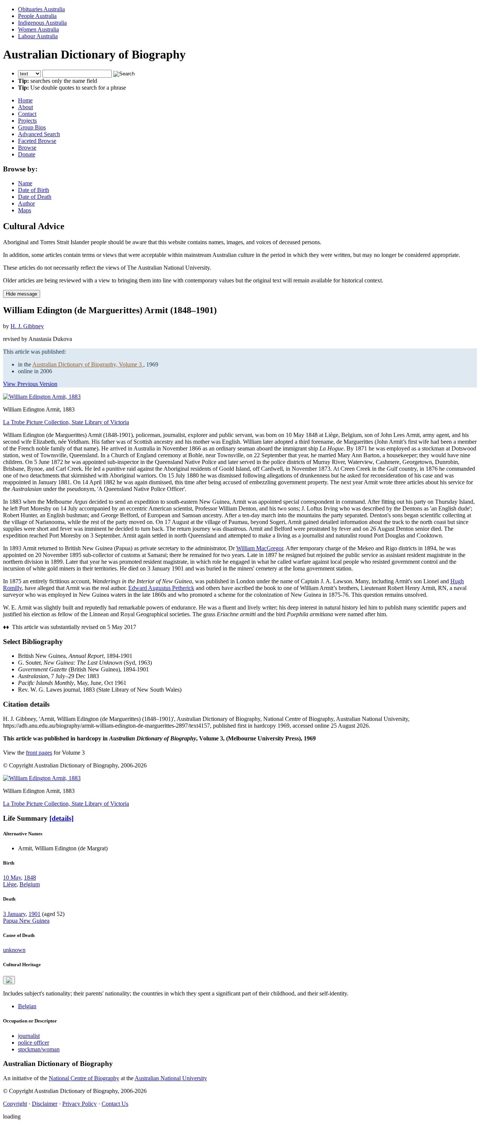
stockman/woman (39, 1049)
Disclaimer (44, 1103)
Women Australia (38, 29)
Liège (9, 884)
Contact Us (115, 1103)
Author (26, 203)
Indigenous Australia (42, 23)
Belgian (27, 1006)
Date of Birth (33, 190)
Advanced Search (39, 134)
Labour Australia (38, 36)
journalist (29, 1036)
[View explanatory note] (9, 980)
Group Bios (32, 127)
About (25, 107)
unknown (14, 950)
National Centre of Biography (84, 1078)
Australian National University (171, 1078)
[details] (62, 818)
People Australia (37, 16)
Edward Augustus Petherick (161, 588)
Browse (27, 147)
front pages (39, 752)
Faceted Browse (37, 141)
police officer (33, 1042)
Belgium (30, 884)
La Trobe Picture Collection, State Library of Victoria (66, 422)
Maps (24, 210)
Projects (27, 120)
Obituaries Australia (41, 9)
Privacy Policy (79, 1103)
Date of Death (34, 197)
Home (25, 100)
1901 (34, 914)
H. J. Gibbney (27, 326)
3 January (14, 914)
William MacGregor (259, 548)
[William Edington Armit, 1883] (42, 396)
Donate (26, 154)
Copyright (15, 1103)
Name (25, 183)
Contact (27, 114)
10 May (12, 877)
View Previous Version (30, 384)
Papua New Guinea (26, 920)
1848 (30, 877)
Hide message (21, 294)
